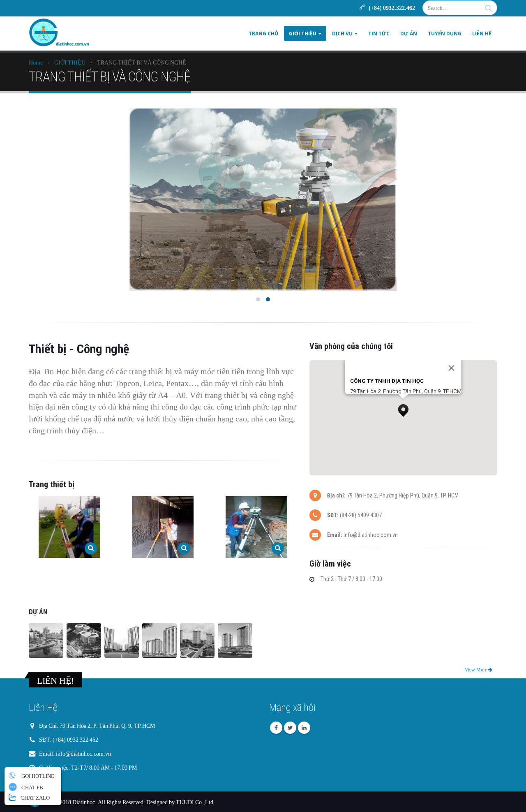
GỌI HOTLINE (37, 775)
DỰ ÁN (408, 33)
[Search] (488, 8)
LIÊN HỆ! (55, 680)
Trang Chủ (263, 33)
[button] (403, 408)
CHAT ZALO (34, 797)
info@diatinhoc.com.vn (83, 753)
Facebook (276, 728)
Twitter (290, 728)
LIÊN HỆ (481, 33)
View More (476, 669)
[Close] (451, 368)
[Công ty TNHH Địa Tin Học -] (59, 34)
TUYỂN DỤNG (444, 33)
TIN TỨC (379, 33)
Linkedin (304, 728)
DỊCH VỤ (342, 33)
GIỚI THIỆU (302, 33)
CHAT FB (31, 787)
